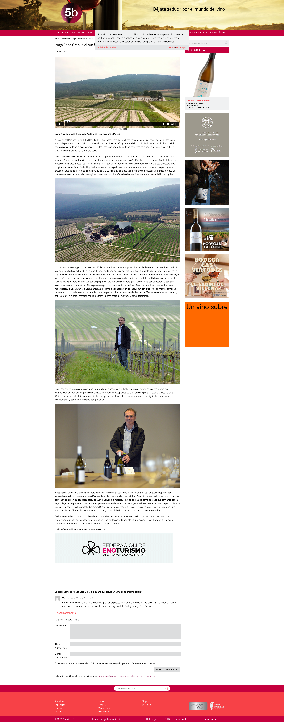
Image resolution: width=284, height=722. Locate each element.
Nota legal (151, 719)
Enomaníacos (217, 32)
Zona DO (102, 704)
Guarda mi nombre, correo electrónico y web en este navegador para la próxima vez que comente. (107, 663)
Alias (57, 644)
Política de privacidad (175, 719)
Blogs (144, 701)
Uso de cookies (210, 719)
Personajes (93, 32)
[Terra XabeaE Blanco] (207, 75)
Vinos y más (104, 708)
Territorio (59, 711)
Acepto (171, 47)
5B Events (146, 704)
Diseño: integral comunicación (107, 719)
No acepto (181, 47)
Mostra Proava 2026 (196, 32)
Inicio (57, 38)
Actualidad (63, 32)
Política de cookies (107, 47)
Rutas (101, 701)
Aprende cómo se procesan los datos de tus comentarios (127, 676)
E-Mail (58, 654)
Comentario (60, 625)
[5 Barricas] (71, 13)
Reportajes (78, 32)
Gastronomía (104, 711)
